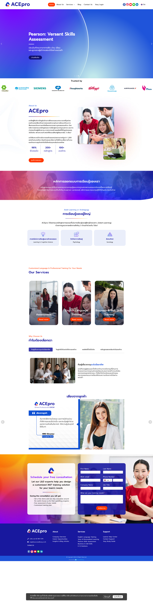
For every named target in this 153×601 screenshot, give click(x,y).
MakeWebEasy (80, 560)
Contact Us (30, 545)
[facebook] (124, 4)
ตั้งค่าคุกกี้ (107, 597)
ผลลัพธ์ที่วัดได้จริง (88, 349)
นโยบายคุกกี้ (51, 598)
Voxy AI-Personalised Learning (88, 539)
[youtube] (130, 4)
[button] (143, 4)
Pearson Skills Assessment (87, 541)
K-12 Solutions (83, 546)
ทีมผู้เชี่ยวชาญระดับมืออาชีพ (40, 349)
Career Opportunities (60, 539)
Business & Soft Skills (85, 544)
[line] (133, 4)
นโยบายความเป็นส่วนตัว (38, 598)
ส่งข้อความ (101, 508)
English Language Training (87, 537)
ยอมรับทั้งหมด (118, 597)
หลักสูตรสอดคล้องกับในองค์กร (111, 349)
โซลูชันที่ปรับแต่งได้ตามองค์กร (66, 349)
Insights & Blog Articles (61, 541)
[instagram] (127, 4)
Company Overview (59, 537)
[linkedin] (137, 4)
